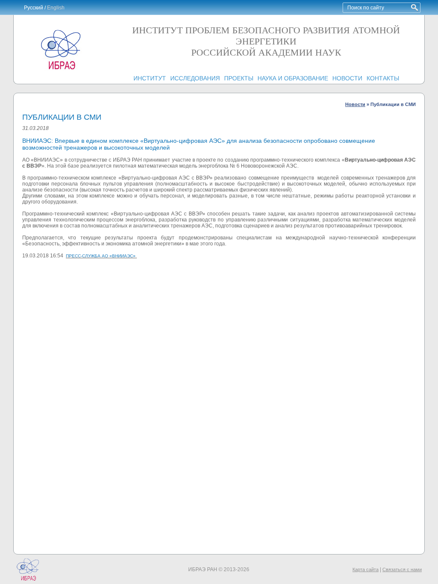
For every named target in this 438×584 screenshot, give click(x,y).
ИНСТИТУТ (149, 78)
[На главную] (61, 69)
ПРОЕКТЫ (238, 78)
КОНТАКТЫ (383, 78)
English (56, 8)
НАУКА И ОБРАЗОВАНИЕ (292, 78)
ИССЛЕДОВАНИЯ (195, 78)
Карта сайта (365, 569)
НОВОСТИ (347, 78)
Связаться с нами (402, 569)
